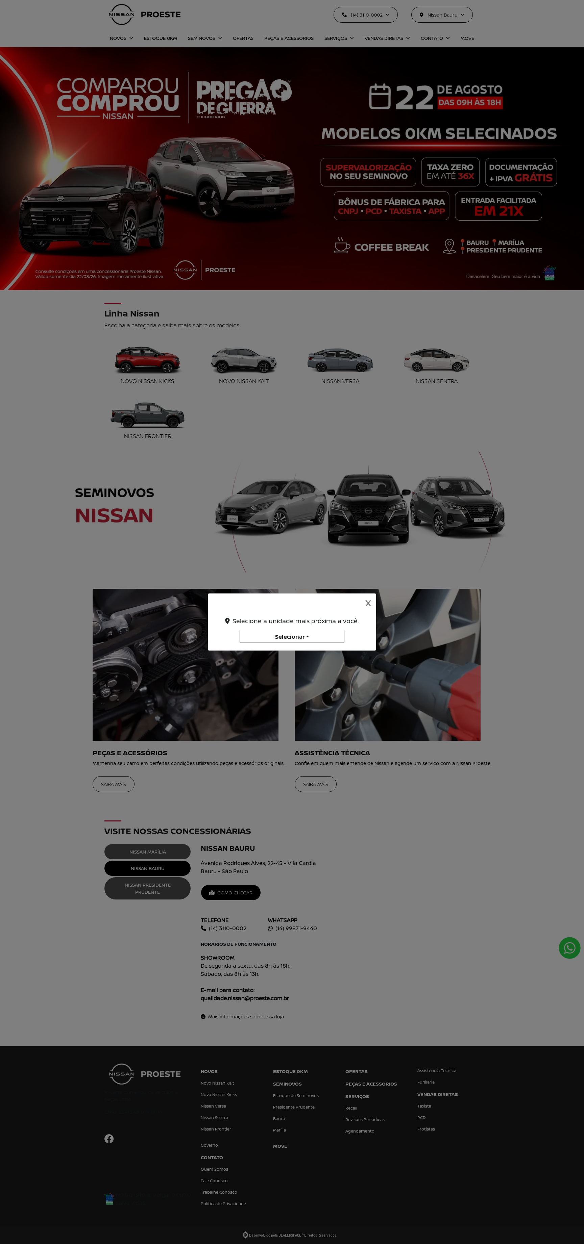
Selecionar (290, 636)
